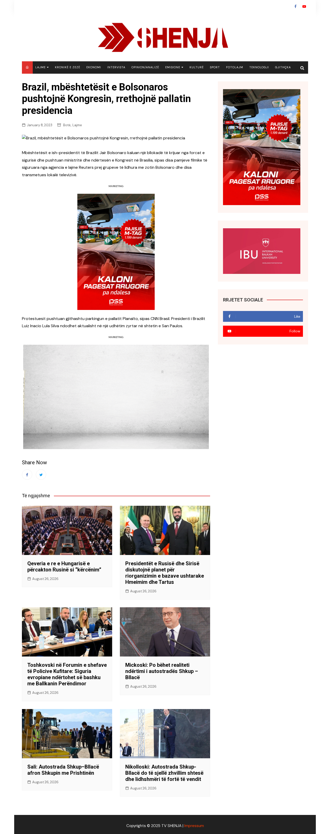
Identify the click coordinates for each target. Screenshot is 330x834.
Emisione (172, 67)
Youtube (304, 6)
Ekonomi (93, 67)
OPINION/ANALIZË (145, 67)
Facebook (295, 6)
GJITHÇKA (283, 67)
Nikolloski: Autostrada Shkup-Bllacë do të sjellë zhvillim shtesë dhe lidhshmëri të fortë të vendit (164, 773)
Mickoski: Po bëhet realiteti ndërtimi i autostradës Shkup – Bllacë (161, 671)
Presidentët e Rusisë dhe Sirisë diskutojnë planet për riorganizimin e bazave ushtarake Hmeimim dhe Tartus (164, 572)
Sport (215, 67)
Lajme (40, 67)
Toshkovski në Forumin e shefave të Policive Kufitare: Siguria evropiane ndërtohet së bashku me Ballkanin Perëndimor (67, 674)
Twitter (41, 474)
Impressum (194, 825)
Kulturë (196, 67)
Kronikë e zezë (67, 67)
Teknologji (259, 67)
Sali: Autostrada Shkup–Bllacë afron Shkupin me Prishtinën (63, 770)
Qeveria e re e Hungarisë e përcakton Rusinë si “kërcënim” (64, 566)
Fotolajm (234, 67)
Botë (67, 125)
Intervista (116, 67)
